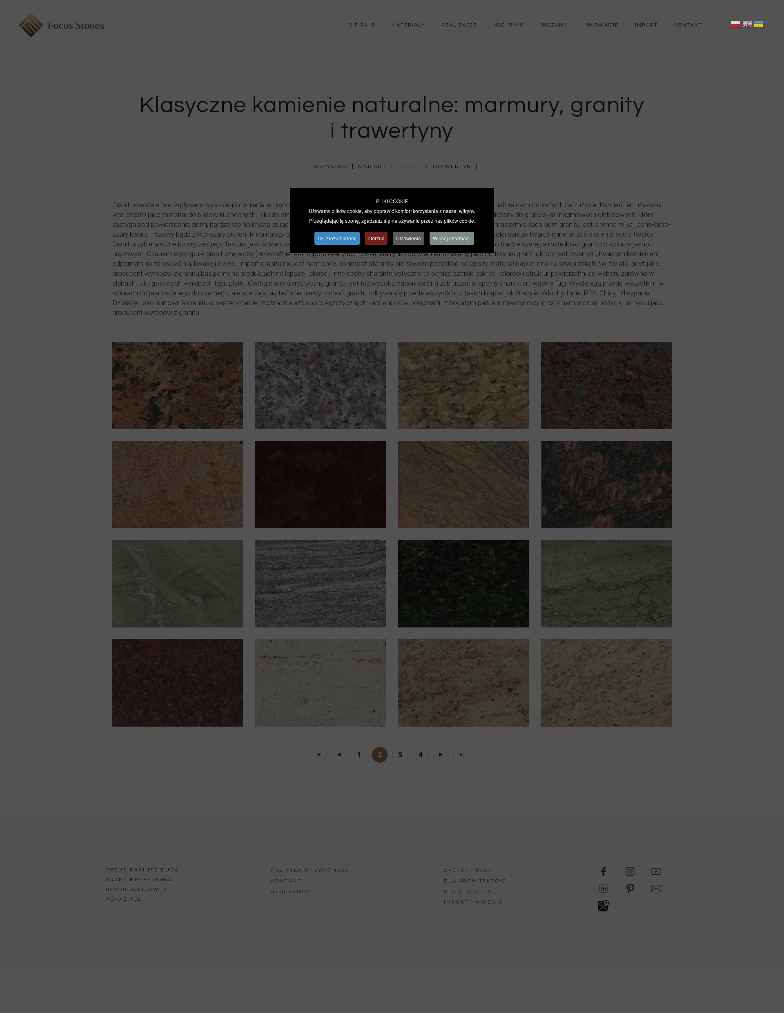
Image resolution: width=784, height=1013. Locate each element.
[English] (747, 25)
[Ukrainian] (759, 25)
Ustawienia (408, 238)
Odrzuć (376, 238)
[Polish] (736, 25)
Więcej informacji (452, 238)
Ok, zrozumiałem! (337, 238)
